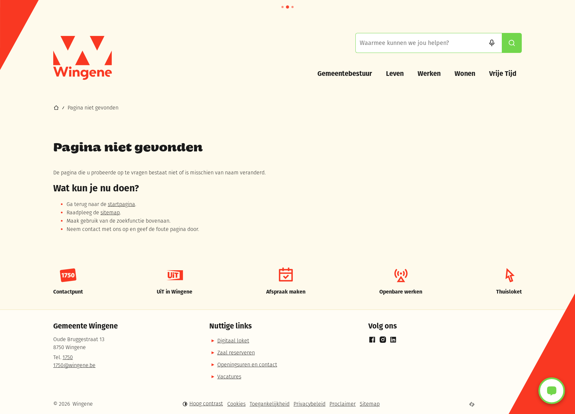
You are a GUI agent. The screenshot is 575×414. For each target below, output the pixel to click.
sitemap (110, 213)
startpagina (121, 204)
